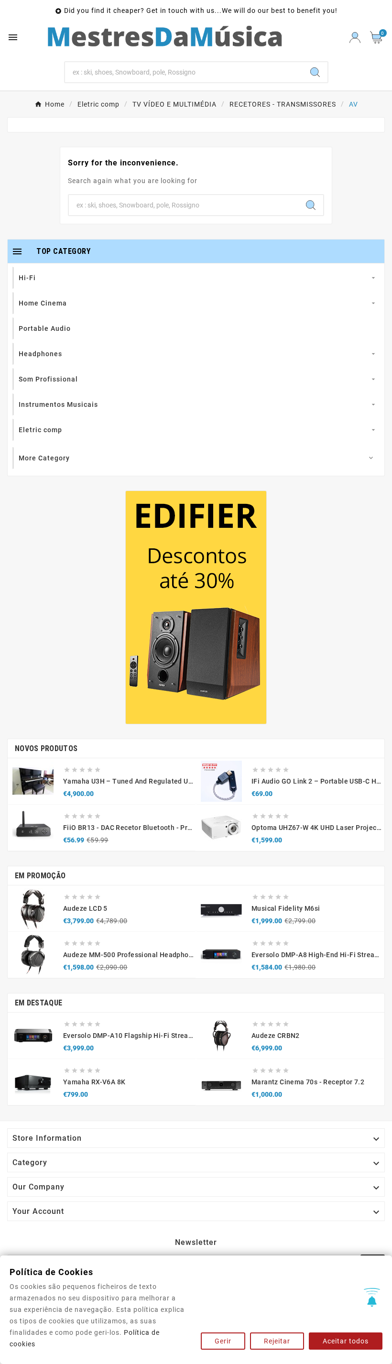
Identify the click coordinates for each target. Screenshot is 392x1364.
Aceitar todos (346, 1341)
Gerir (223, 1341)
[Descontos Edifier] (196, 607)
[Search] (315, 72)
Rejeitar (277, 1341)
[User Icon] (354, 37)
